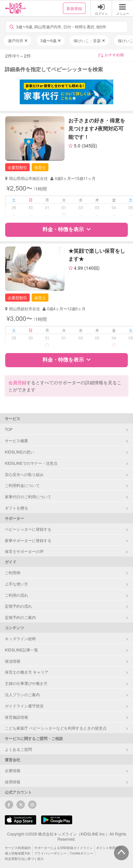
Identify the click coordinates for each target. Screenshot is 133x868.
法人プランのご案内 (22, 694)
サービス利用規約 (18, 847)
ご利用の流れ (16, 595)
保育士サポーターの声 (24, 551)
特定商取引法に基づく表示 (24, 858)
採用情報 (12, 781)
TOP (9, 429)
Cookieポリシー (81, 853)
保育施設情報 (16, 717)
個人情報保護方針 (18, 853)
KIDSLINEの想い (19, 451)
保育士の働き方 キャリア (26, 672)
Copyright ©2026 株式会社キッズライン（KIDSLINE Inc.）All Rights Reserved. (66, 836)
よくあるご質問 (18, 749)
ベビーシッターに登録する (28, 529)
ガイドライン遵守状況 (24, 705)
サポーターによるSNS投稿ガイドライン (63, 847)
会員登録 (17, 382)
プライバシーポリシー (50, 853)
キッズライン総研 (20, 638)
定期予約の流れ (18, 606)
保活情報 (12, 661)
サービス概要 (16, 440)
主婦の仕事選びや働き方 (26, 683)
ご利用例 (12, 572)
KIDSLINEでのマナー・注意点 (31, 463)
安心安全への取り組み (24, 474)
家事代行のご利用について (28, 496)
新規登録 (74, 8)
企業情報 (12, 770)
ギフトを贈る (16, 507)
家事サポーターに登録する (28, 540)
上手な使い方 (16, 583)
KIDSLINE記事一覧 (21, 649)
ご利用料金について (22, 485)
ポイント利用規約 (109, 847)
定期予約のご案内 (20, 617)
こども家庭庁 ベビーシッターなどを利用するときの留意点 (56, 728)
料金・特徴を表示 (63, 229)
